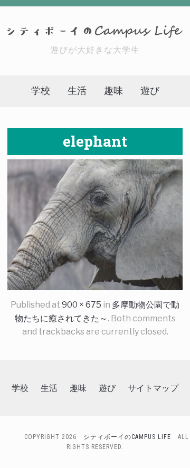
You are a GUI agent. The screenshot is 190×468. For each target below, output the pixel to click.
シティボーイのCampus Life (127, 437)
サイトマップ (153, 388)
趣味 (113, 90)
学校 (40, 90)
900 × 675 (81, 305)
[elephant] (94, 224)
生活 (77, 90)
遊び (149, 90)
